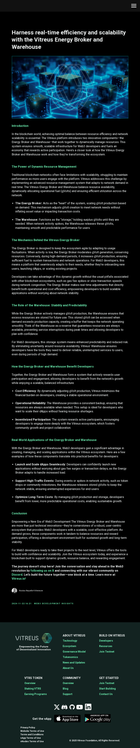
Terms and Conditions (32, 734)
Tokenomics (70, 657)
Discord (17, 574)
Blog (65, 688)
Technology (70, 640)
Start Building (107, 688)
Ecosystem (69, 646)
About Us (68, 668)
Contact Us (106, 694)
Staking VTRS (32, 688)
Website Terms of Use (32, 731)
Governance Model (74, 651)
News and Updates (74, 662)
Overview (29, 683)
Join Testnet (106, 651)
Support (67, 694)
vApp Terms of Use (30, 738)
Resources (105, 646)
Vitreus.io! (19, 578)
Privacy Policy (27, 727)
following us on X (42, 570)
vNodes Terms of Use (32, 741)
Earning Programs (35, 694)
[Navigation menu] (133, 6)
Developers (106, 640)
